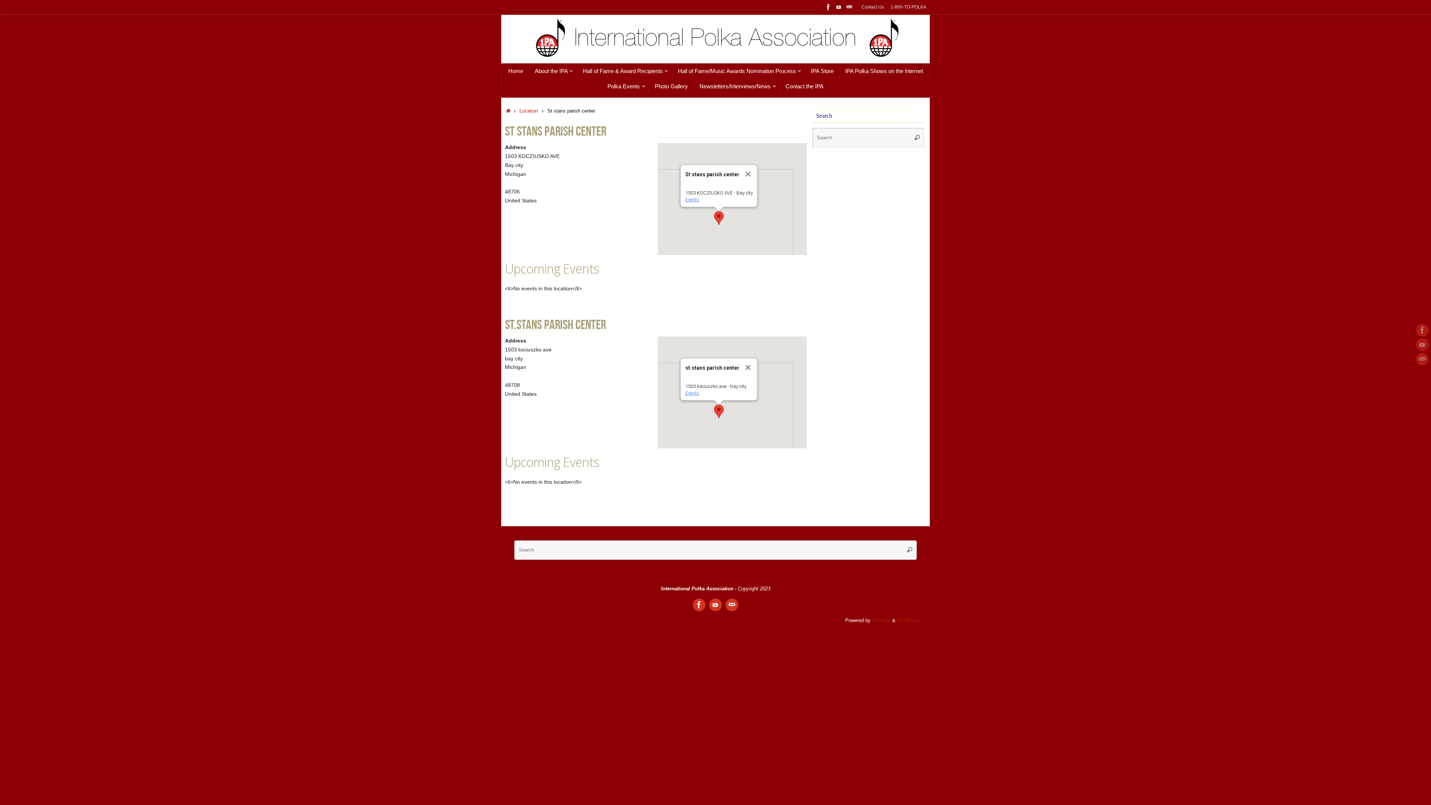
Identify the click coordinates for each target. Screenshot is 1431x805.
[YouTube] (839, 7)
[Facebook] (828, 7)
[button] (719, 218)
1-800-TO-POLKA (908, 7)
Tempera (881, 620)
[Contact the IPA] (849, 7)
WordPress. (909, 620)
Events (692, 199)
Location (528, 111)
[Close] (748, 174)
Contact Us (873, 7)
